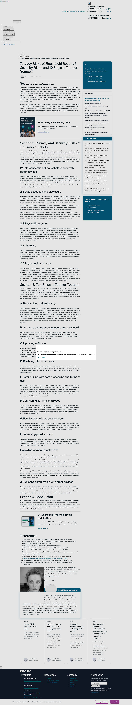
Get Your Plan (50, 357)
